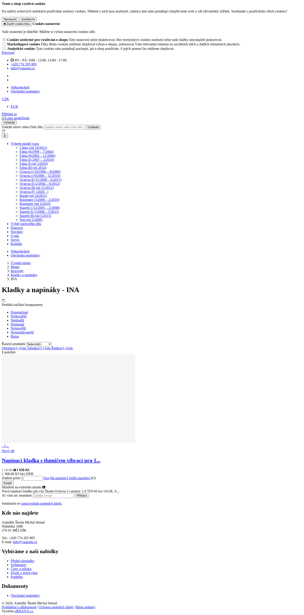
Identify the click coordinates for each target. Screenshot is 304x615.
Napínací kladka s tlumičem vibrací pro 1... (51, 460)
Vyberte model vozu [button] (25, 144)
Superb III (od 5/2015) (35, 216)
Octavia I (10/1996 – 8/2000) (40, 172)
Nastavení (10, 19)
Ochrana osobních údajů (56, 607)
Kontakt (16, 244)
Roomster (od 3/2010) (35, 204)
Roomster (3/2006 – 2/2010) (39, 200)
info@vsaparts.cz (25, 542)
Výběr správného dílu (26, 224)
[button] (5, 99)
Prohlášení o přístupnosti (19, 607)
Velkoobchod (20, 87)
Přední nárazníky (22, 561)
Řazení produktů (14, 344)
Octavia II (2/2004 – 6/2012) (40, 184)
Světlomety (18, 565)
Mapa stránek (84, 607)
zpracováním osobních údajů (41, 503)
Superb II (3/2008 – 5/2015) (39, 212)
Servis (15, 240)
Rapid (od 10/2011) (33, 196)
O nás (15, 236)
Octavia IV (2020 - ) (34, 192)
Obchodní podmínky (25, 91)
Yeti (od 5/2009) (31, 220)
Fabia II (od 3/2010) (34, 164)
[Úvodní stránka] (15, 118)
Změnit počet (11, 478)
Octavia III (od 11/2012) (37, 188)
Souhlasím (28, 19)
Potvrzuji (8, 53)
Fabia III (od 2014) (33, 168)
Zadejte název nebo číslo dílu (22, 127)
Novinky (17, 232)
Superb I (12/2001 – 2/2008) (40, 208)
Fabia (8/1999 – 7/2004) (37, 152)
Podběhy (17, 577)
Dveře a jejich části (24, 573)
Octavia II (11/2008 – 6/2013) (40, 180)
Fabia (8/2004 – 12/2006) (37, 156)
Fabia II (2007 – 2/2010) (37, 160)
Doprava (17, 228)
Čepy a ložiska (21, 569)
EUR (14, 106)
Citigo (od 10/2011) (33, 148)
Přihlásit (82, 495)
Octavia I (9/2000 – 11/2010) (40, 176)
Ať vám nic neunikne (17, 495)
